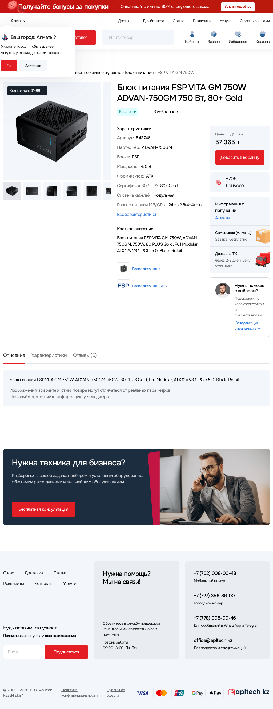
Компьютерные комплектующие (90, 72)
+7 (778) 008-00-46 (215, 618)
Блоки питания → (146, 268)
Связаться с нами (255, 20)
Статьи (178, 20)
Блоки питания (139, 72)
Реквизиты (202, 20)
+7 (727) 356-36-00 (214, 596)
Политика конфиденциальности (79, 692)
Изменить (33, 65)
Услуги (225, 20)
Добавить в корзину (239, 157)
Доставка (126, 20)
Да (9, 65)
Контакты (44, 583)
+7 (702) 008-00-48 (215, 573)
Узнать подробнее (238, 7)
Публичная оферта (116, 692)
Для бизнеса (153, 20)
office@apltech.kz (213, 640)
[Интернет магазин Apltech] (249, 692)
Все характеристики (136, 214)
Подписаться (66, 652)
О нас (8, 573)
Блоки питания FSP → (150, 285)
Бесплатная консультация (43, 509)
